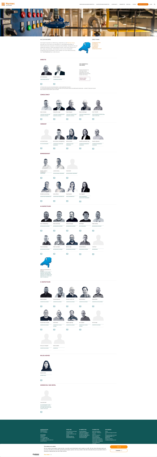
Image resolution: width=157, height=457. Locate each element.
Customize (118, 450)
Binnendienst (95, 43)
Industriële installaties (84, 432)
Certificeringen (69, 432)
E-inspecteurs (95, 46)
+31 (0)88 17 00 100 (45, 438)
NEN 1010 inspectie (96, 431)
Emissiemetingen (83, 437)
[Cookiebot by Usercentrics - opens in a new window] (36, 455)
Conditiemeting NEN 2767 (110, 440)
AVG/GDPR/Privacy (70, 437)
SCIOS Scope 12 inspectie (97, 441)
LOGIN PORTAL (43, 441)
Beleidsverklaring (70, 436)
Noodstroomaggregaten (84, 435)
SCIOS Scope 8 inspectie (97, 438)
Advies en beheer (109, 438)
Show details (47, 454)
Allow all (119, 446)
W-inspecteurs (95, 45)
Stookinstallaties (82, 431)
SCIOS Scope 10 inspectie (97, 440)
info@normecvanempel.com (47, 439)
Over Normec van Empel (71, 431)
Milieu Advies (95, 47)
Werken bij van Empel (96, 48)
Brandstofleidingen (83, 436)
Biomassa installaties (83, 433)
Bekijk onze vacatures (83, 79)
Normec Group (71, 42)
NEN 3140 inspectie (96, 435)
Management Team (96, 42)
